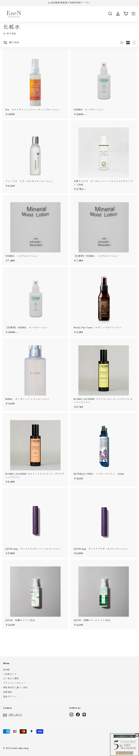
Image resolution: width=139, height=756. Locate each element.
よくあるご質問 (11, 679)
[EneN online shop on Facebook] (78, 714)
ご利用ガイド (9, 674)
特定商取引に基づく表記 (15, 688)
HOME (6, 670)
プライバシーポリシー (14, 683)
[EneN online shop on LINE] (84, 714)
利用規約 (7, 692)
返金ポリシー (9, 697)
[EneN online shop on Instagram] (71, 714)
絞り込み (14, 42)
